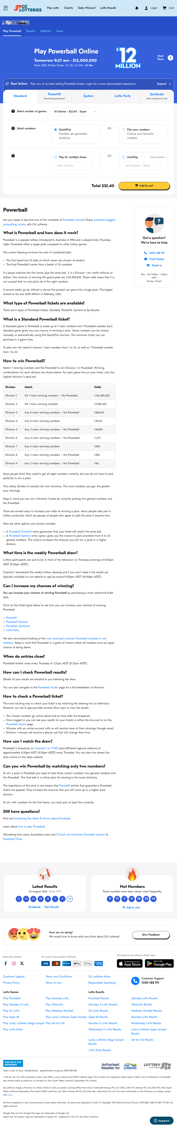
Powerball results (48, 687)
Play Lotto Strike (12, 1029)
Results (30, 31)
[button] (5, 9)
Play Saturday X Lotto (16, 1004)
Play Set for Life (55, 1023)
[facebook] (5, 963)
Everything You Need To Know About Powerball (42, 818)
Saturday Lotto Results (144, 998)
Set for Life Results (142, 1040)
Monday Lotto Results (144, 1017)
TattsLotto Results (141, 1004)
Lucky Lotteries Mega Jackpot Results (106, 1042)
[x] (22, 963)
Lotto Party (12, 630)
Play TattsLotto (54, 1004)
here (10, 1095)
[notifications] (137, 8)
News (59, 31)
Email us (157, 265)
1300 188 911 (157, 253)
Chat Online (157, 259)
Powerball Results (98, 998)
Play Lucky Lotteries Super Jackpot (66, 1017)
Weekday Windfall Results (146, 1011)
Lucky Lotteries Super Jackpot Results (148, 1031)
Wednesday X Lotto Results (104, 1029)
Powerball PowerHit (20, 531)
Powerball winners (73, 220)
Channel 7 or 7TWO (46, 748)
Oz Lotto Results (98, 1011)
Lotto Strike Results (99, 1050)
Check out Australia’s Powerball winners (81, 834)
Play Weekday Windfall (59, 1011)
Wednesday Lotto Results (146, 1023)
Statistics (45, 31)
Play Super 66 (11, 1017)
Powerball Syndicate (18, 626)
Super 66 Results (98, 1017)
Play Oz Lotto (11, 1011)
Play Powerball (12, 31)
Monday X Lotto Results (102, 1023)
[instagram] (13, 963)
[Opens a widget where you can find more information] (162, 1121)
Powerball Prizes (12, 839)
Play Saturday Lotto (57, 998)
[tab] (20, 96)
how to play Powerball (31, 826)
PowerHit (11, 618)
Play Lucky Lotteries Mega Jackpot (23, 1023)
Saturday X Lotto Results (103, 1004)
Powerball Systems (20, 536)
